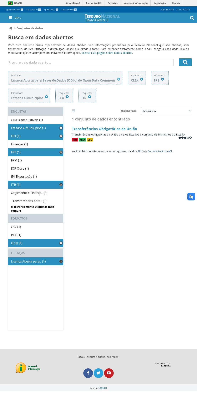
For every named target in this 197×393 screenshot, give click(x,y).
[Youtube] (109, 373)
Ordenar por (128, 111)
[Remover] (118, 79)
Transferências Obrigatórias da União (104, 128)
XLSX (82, 139)
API (139, 151)
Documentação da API (160, 151)
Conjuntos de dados (30, 28)
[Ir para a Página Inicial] (105, 17)
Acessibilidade (167, 9)
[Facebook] (88, 373)
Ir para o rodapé (68, 9)
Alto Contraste (183, 9)
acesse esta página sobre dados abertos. (107, 53)
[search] (185, 62)
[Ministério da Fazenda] (163, 366)
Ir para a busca (50, 9)
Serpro (103, 388)
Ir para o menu (33, 9)
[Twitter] (99, 373)
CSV (90, 139)
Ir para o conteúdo (13, 9)
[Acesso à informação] (28, 367)
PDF (75, 139)
